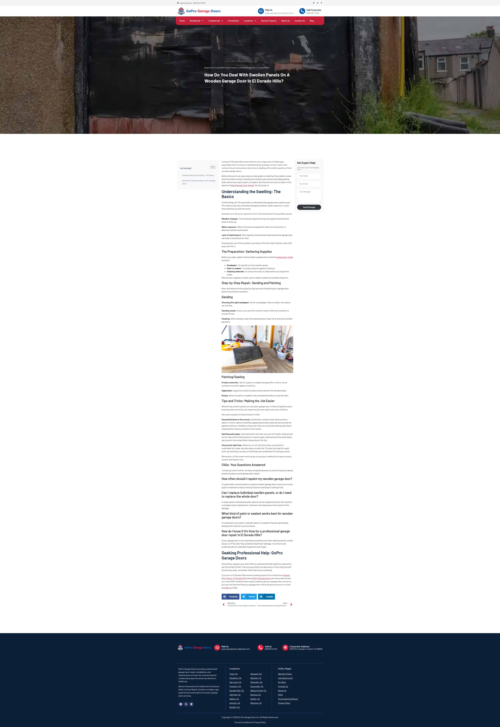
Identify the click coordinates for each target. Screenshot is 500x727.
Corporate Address (300, 646)
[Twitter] (317, 2)
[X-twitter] (186, 704)
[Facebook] (313, 2)
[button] (230, 597)
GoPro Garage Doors (262, 578)
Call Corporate (314, 9)
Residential (195, 20)
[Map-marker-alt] (321, 2)
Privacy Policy (259, 722)
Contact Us (300, 20)
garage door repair (284, 257)
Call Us (268, 646)
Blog (312, 20)
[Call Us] (261, 648)
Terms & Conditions (243, 722)
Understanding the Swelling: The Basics (198, 175)
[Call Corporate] (302, 11)
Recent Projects (268, 20)
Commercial (214, 20)
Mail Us (268, 9)
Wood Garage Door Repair (242, 185)
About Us (285, 20)
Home (182, 20)
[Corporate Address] (285, 648)
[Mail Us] (261, 11)
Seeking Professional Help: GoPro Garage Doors (198, 182)
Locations (248, 20)
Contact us (227, 587)
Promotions (233, 20)
